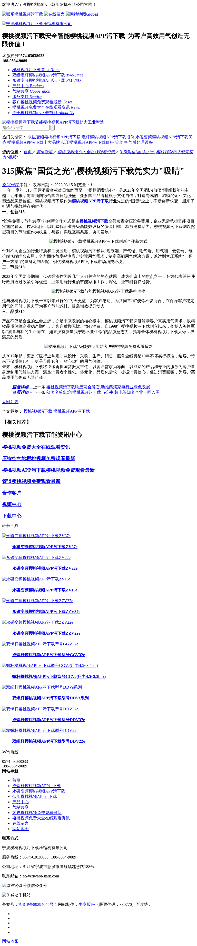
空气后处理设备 (138, 142)
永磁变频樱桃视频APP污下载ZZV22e (46, 633)
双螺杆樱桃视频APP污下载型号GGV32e (48, 655)
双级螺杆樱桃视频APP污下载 (47, 75)
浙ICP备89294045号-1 (37, 904)
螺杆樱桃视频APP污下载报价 (108, 137)
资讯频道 (45, 152)
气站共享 (31, 91)
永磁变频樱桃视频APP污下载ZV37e (44, 547)
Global (92, 14)
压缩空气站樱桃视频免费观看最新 (38, 458)
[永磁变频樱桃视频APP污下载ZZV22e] (37, 622)
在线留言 (56, 14)
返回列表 (10, 185)
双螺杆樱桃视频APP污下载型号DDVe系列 (50, 698)
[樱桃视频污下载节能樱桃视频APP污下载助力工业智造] (53, 122)
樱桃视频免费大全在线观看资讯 (46, 107)
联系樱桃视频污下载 (24, 14)
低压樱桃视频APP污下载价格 (87, 142)
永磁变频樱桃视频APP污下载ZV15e (44, 590)
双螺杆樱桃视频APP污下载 (36, 786)
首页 (28, 152)
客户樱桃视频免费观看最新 (42, 102)
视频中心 (12, 504)
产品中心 (28, 86)
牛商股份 (86, 904)
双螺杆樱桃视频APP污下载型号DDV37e (48, 720)
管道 (119, 142)
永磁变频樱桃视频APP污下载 (46, 80)
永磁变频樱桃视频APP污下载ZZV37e (46, 611)
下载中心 (12, 516)
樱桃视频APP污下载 (71, 411)
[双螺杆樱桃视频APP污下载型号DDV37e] (40, 709)
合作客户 (12, 493)
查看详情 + (22, 387)
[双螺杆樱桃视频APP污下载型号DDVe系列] (42, 687)
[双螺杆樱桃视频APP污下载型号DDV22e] (40, 730)
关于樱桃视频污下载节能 (43, 113)
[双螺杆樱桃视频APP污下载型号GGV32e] (40, 644)
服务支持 (27, 96)
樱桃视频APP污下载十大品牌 (33, 142)
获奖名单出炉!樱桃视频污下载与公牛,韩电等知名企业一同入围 (103, 392)
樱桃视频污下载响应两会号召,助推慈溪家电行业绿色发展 (98, 387)
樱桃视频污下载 (38, 411)
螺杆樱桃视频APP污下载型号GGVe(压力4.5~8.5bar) (59, 676)
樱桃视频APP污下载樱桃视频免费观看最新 (48, 470)
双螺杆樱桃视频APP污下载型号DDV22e (48, 741)
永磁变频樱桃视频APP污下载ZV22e (44, 568)
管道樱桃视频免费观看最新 (31, 481)
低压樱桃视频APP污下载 (34, 796)
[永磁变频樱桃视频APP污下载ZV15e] (36, 579)
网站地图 (78, 14)
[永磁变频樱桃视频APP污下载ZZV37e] (37, 601)
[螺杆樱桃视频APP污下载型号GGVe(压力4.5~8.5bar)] (50, 665)
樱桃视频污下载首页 (36, 70)
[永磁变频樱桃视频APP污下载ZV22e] (36, 557)
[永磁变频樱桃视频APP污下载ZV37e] (36, 536)
